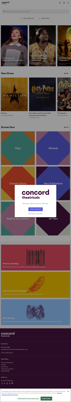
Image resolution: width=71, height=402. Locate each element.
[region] (35, 395)
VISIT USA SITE (35, 209)
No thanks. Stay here (35, 213)
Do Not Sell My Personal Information (28, 398)
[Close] (68, 391)
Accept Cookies (46, 398)
